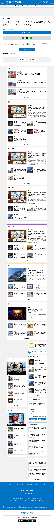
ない (31, 407)
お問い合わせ (27, 500)
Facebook (38, 2)
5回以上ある (33, 413)
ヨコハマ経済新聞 (13, 2)
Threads (47, 2)
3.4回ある (32, 411)
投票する (33, 419)
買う (23, 6)
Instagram (44, 2)
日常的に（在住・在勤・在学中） (38, 416)
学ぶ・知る (37, 6)
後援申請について (43, 500)
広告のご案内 (34, 500)
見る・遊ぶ (17, 6)
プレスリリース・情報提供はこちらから (34, 498)
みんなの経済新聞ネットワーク (27, 513)
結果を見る (41, 419)
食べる (11, 6)
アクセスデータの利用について (15, 500)
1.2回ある (32, 409)
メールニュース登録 (32, 502)
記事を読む (27, 49)
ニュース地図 (6, 18)
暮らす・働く (30, 6)
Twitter (41, 2)
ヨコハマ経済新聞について (19, 498)
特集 (43, 6)
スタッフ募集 (23, 502)
